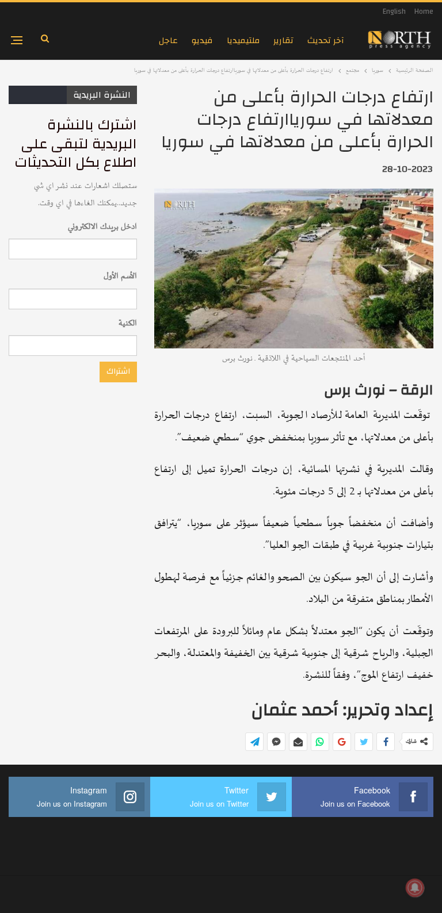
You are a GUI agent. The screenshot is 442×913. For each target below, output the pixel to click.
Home (423, 11)
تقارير (283, 40)
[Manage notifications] (415, 888)
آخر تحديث (325, 40)
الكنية (128, 323)
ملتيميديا (243, 40)
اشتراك (118, 371)
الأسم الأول (120, 276)
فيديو (202, 40)
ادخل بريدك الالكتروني (102, 227)
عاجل (168, 40)
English (394, 11)
